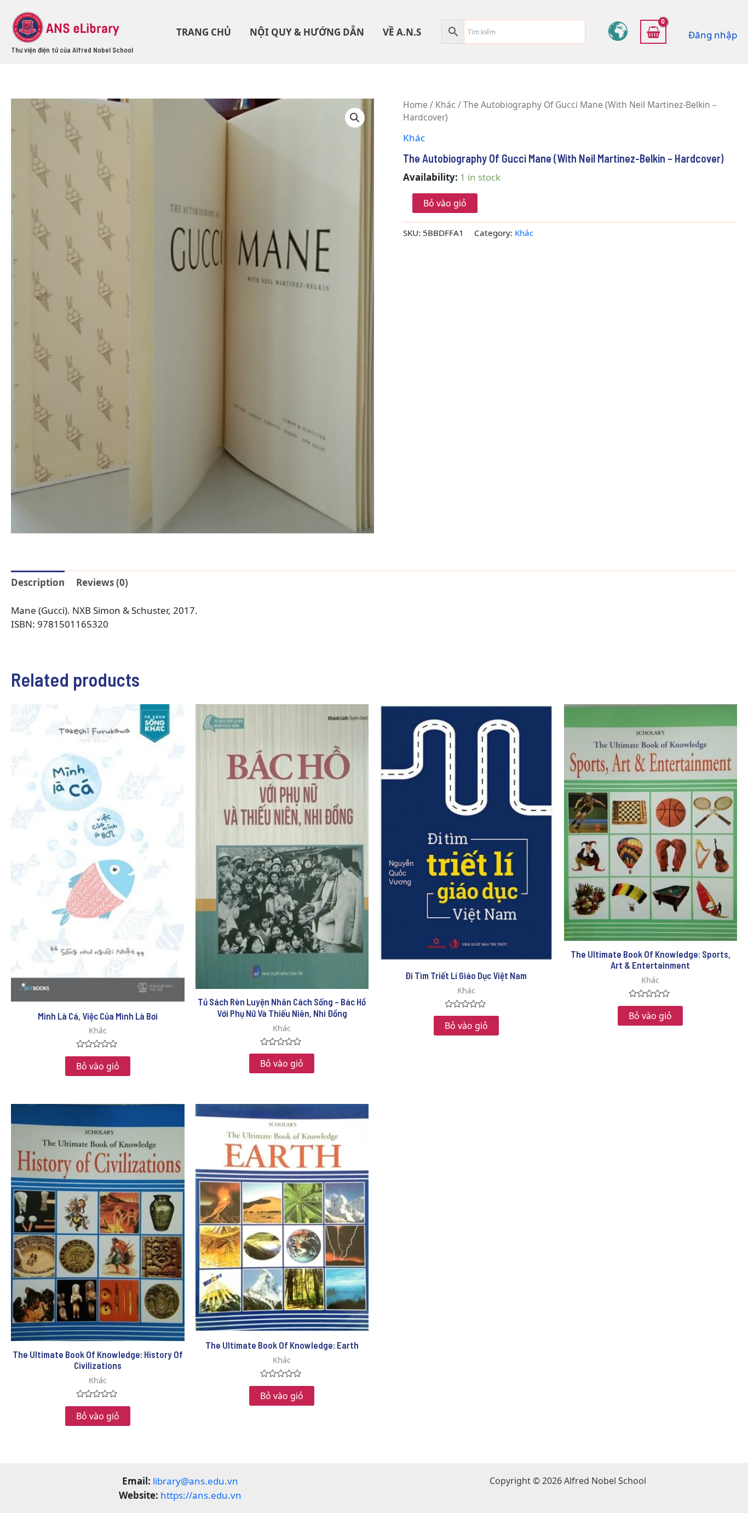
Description (38, 582)
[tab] (38, 582)
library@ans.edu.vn (195, 1481)
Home (415, 105)
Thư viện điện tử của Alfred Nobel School (72, 49)
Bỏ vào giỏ (445, 203)
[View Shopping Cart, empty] (653, 32)
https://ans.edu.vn (200, 1495)
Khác (445, 105)
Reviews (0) (102, 582)
